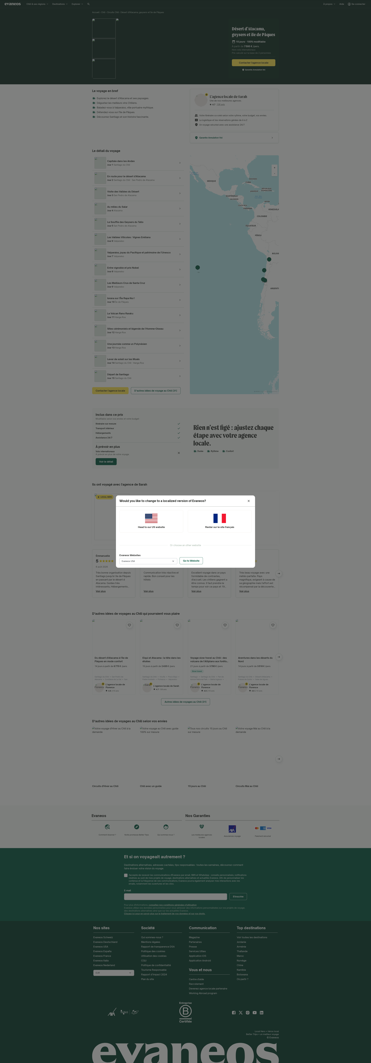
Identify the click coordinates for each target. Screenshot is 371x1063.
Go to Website (191, 560)
